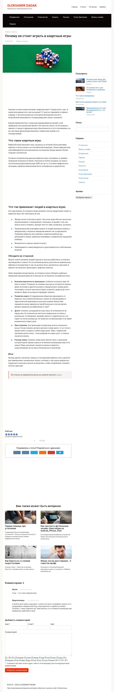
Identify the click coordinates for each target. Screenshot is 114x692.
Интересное (14, 17)
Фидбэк (103, 7)
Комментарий (11, 632)
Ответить (18, 596)
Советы (55, 17)
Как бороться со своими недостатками (17, 562)
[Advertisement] (40, 89)
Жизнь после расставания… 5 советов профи (56, 562)
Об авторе (93, 7)
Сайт (52, 624)
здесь (59, 375)
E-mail (31, 624)
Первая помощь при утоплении (15, 527)
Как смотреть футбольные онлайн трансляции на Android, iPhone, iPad (54, 528)
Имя (7, 624)
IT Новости (83, 145)
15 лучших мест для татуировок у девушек (95, 89)
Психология (43, 17)
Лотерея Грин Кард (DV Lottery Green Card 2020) (96, 80)
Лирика (12, 24)
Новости (82, 166)
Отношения (28, 17)
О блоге (83, 7)
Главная (74, 7)
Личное (66, 17)
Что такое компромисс (85, 96)
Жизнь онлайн (97, 17)
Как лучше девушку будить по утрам (91, 102)
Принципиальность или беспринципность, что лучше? (96, 110)
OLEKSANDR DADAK (22, 5)
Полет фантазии (80, 17)
